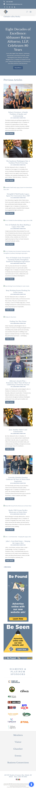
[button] (30, 11)
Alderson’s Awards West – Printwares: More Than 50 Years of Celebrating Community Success (18, 383)
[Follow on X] (7, 7)
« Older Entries (7, 567)
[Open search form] (27, 11)
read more (9, 133)
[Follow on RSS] (14, 7)
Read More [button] (18, 67)
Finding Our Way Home (18, 321)
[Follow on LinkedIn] (12, 7)
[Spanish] (19, 779)
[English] (17, 779)
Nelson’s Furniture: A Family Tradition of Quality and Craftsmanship (18, 114)
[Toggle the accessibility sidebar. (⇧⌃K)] (31, 784)
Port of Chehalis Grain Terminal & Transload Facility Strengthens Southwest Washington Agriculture (18, 259)
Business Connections (20, 117)
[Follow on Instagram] (9, 7)
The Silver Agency (26, 787)
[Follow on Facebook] (4, 7)
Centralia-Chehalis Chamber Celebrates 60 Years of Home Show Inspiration (18, 479)
